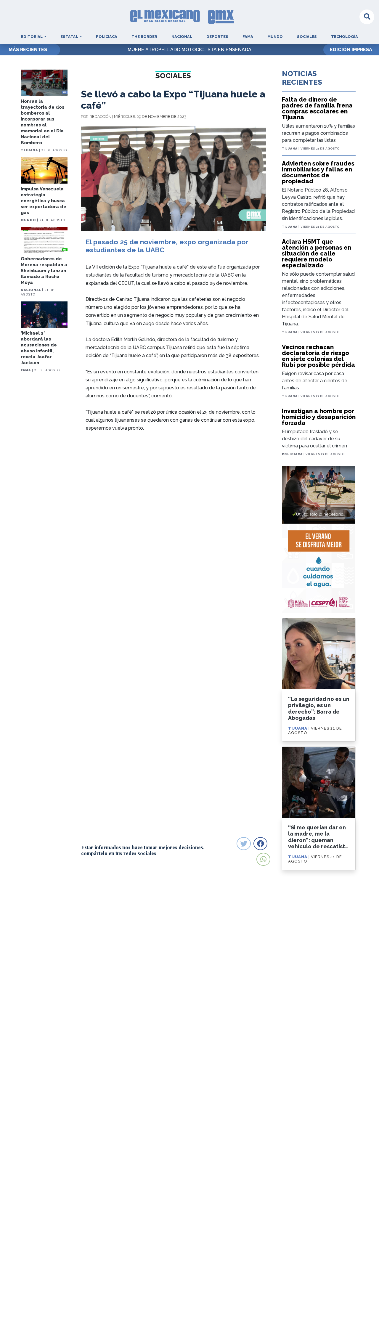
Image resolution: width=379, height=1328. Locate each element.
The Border (144, 36)
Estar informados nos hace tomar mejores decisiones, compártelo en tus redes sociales (142, 850)
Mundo (275, 36)
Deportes (217, 36)
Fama (248, 36)
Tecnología (344, 36)
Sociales (307, 36)
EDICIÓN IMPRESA (351, 49)
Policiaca (106, 36)
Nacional (181, 36)
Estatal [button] (69, 36)
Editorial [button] (32, 36)
